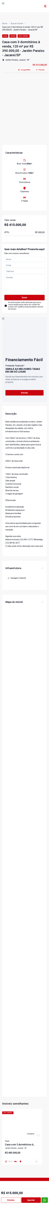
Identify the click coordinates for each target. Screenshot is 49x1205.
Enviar (24, 297)
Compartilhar (25, 70)
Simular (24, 393)
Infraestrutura (13, 568)
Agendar (31, 1200)
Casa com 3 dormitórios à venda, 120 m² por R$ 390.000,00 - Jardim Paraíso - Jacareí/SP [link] (22, 28)
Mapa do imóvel (14, 602)
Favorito (42, 70)
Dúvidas (11, 1200)
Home (4, 23)
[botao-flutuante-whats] (44, 1200)
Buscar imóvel (17, 23)
